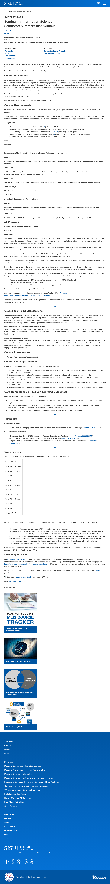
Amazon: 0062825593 (83, 436)
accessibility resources (17, 581)
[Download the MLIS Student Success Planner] (20, 609)
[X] (13, 861)
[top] (6, 739)
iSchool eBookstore (52, 53)
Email (6, 33)
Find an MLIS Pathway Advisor (18, 661)
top (55, 306)
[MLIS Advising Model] (20, 713)
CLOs (7, 53)
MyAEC (98, 570)
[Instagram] (19, 861)
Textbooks (9, 51)
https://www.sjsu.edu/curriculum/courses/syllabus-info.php (27, 564)
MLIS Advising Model (14, 727)
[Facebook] (6, 861)
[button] (104, 3)
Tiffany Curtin (9, 31)
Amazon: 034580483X (69, 438)
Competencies (11, 56)
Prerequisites (10, 58)
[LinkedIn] (26, 861)
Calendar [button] (98, 3)
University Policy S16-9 (16, 559)
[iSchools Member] (99, 877)
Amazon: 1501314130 (91, 428)
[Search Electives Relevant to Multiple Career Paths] (20, 679)
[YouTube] (32, 861)
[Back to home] (55, 848)
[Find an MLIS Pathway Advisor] (20, 648)
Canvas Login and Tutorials (55, 51)
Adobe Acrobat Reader (23, 577)
